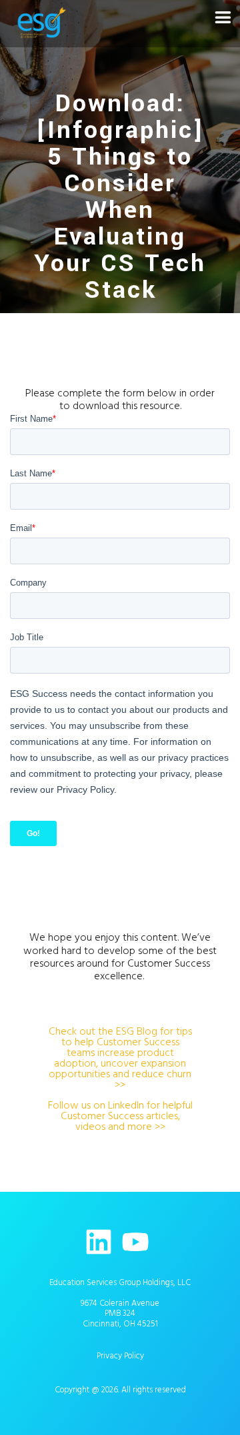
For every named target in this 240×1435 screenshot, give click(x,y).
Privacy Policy (120, 1356)
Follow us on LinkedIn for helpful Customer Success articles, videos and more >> (120, 1116)
